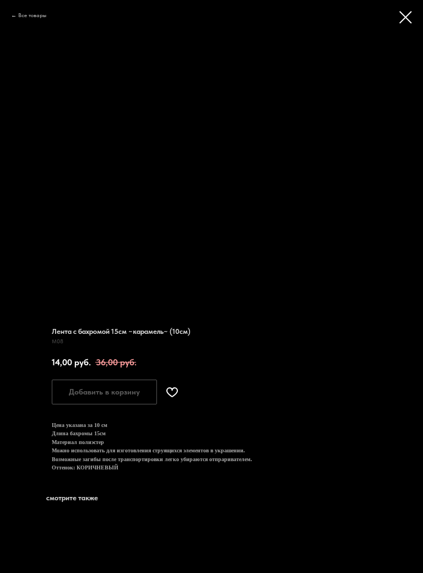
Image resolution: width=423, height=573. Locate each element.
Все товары (32, 15)
